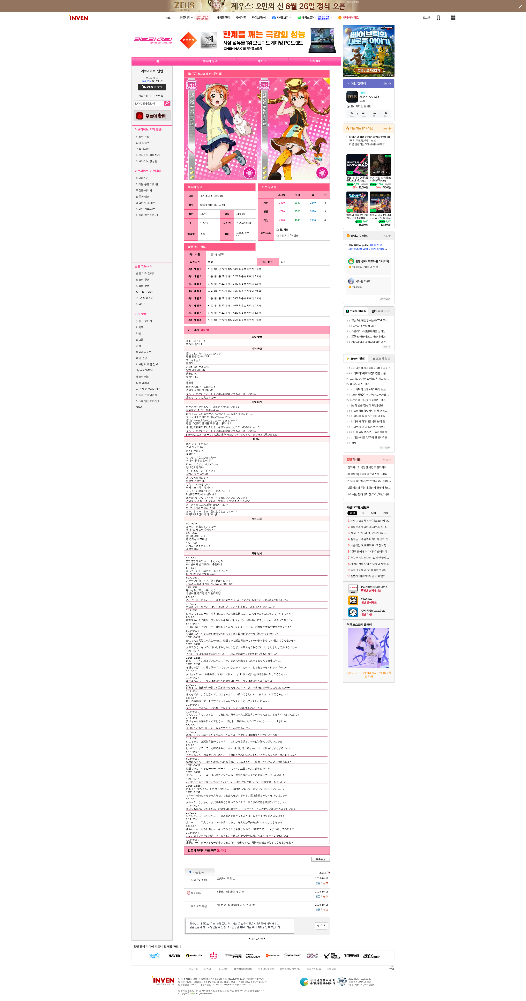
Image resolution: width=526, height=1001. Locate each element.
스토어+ (387, 128)
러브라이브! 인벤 (152, 71)
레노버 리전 (142, 376)
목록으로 (321, 859)
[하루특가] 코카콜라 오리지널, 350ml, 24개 (369, 474)
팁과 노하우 (142, 142)
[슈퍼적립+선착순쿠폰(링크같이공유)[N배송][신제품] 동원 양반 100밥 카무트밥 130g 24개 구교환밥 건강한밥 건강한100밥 (369, 480)
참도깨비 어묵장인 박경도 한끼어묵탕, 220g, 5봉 (369, 467)
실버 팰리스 (142, 382)
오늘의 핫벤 (142, 279)
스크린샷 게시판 (145, 202)
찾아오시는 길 (314, 969)
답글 (317, 883)
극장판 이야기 (144, 190)
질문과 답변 (142, 196)
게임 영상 (141, 358)
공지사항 (331, 969)
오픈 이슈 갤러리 (145, 273)
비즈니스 (208, 969)
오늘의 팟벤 (142, 285)
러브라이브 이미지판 (148, 155)
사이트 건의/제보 (145, 209)
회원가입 (143, 96)
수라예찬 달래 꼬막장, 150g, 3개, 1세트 (368, 494)
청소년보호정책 (266, 969)
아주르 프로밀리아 (146, 395)
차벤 (138, 333)
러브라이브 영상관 (146, 161)
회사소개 (193, 969)
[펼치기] (204, 329)
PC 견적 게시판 (145, 298)
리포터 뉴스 (142, 136)
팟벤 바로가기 (144, 321)
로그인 (426, 17)
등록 (321, 925)
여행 (138, 345)
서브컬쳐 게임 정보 (147, 364)
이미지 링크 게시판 (147, 215)
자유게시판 (142, 178)
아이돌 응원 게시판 (147, 184)
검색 (167, 103)
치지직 (140, 327)
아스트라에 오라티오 (148, 401)
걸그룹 (140, 339)
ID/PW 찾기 (159, 96)
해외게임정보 (143, 352)
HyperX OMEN (144, 370)
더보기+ (386, 83)
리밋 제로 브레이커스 (148, 389)
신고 (325, 883)
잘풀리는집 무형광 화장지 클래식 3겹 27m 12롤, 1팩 (369, 487)
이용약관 (223, 969)
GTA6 (139, 407)
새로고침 (384, 299)
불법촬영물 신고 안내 (290, 969)
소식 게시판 (142, 149)
